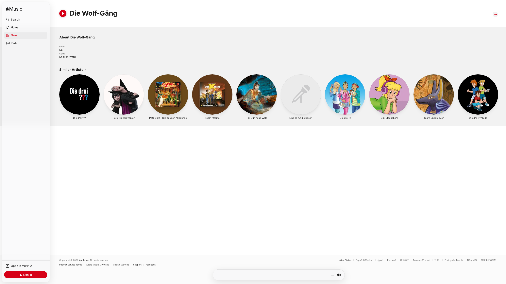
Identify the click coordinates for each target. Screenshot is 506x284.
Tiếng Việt (472, 260)
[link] (73, 69)
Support (137, 265)
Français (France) (421, 260)
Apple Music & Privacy (97, 265)
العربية (380, 260)
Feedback (151, 265)
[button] (25, 19)
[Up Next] (332, 275)
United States (344, 260)
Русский (391, 260)
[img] (14, 9)
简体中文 (404, 260)
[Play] (62, 13)
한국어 (437, 260)
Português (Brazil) (454, 260)
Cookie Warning (121, 265)
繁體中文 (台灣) (488, 260)
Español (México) (364, 260)
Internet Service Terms (70, 265)
